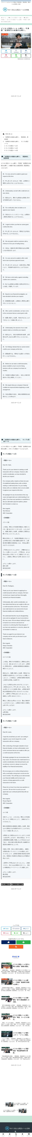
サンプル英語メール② (12, 148)
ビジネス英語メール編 (18, 884)
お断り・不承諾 (6, 884)
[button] (28, 534)
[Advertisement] (16, 77)
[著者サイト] (8, 942)
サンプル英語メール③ (12, 150)
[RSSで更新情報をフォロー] (16, 947)
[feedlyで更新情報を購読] (23, 942)
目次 (7, 134)
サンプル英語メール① (12, 145)
